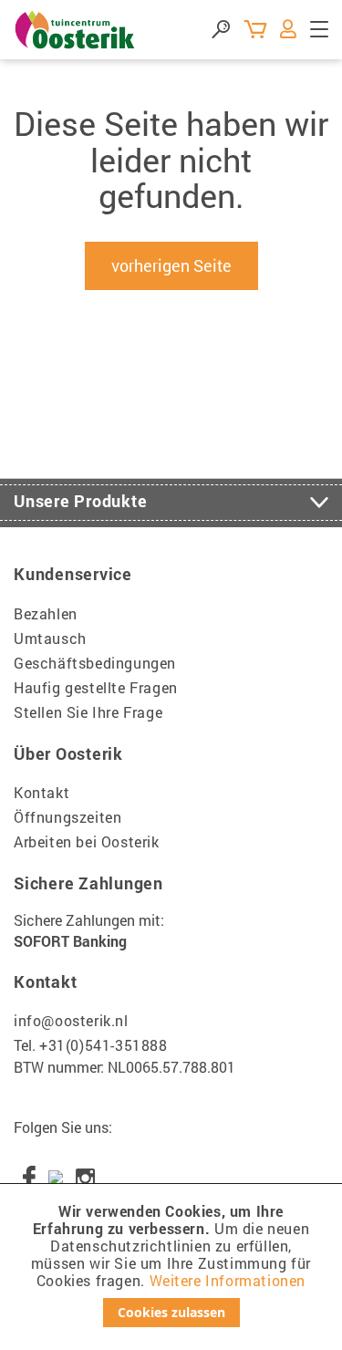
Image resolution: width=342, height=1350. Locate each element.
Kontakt (41, 792)
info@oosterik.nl (71, 1020)
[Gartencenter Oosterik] (75, 29)
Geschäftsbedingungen (95, 662)
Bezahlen (46, 613)
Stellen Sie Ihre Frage (88, 712)
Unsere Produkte (80, 501)
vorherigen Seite (171, 265)
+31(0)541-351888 (103, 1044)
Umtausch (50, 638)
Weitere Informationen (228, 1280)
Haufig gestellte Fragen (96, 687)
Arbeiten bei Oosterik (87, 841)
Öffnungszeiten (67, 816)
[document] (171, 1264)
